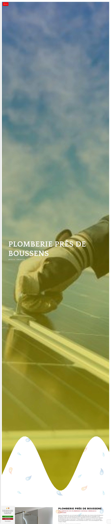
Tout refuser (7, 518)
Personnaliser (8, 521)
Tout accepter (8, 516)
